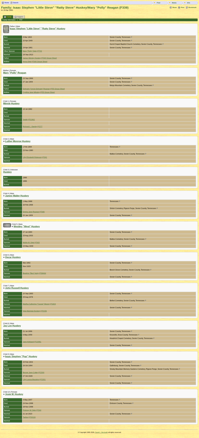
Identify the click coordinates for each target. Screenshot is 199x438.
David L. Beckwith (101, 432)
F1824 (53, 304)
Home (7, 2)
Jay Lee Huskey (12, 325)
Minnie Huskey (11, 103)
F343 (38, 243)
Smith (25, 120)
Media (174, 3)
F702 (40, 51)
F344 (39, 410)
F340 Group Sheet (49, 58)
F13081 (38, 342)
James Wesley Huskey (32, 58)
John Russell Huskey (17, 288)
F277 (40, 127)
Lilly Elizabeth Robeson (32, 157)
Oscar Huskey (13, 257)
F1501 (43, 380)
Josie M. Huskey (14, 394)
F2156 (44, 311)
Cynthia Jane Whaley (31, 92)
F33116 (33, 417)
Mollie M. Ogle (28, 243)
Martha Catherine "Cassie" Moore (36, 304)
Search (15, 2)
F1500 (41, 373)
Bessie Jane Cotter (30, 373)
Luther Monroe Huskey (17, 141)
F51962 (32, 120)
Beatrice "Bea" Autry (31, 273)
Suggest (20, 17)
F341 (45, 157)
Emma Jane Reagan (31, 212)
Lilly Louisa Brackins (31, 380)
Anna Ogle (27, 62)
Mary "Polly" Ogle (30, 51)
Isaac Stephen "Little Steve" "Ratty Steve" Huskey (37, 28)
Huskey (7, 172)
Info (188, 3)
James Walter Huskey (17, 196)
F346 (42, 212)
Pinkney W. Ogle (29, 410)
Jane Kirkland (28, 342)
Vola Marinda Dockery (31, 311)
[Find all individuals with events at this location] (131, 37)
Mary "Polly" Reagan (14, 73)
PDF (21, 20)
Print (182, 7)
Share (174, 7)
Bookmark (192, 7)
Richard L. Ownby (30, 127)
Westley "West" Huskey (27, 226)
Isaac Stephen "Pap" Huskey (21, 356)
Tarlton (25, 417)
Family (9, 17)
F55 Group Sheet (58, 89)
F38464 (43, 273)
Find (158, 3)
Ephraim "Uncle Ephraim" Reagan (36, 89)
